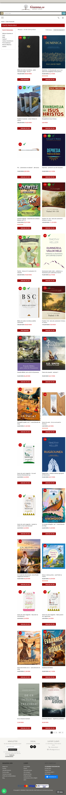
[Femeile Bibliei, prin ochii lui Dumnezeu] (28, 353)
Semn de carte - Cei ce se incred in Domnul (51, 423)
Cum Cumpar (27, 766)
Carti (3, 35)
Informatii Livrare (28, 770)
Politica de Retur (27, 776)
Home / (3, 21)
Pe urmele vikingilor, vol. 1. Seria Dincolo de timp (53, 525)
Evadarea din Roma (47, 667)
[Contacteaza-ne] (58, 17)
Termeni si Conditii (6, 774)
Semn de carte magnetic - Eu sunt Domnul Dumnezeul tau (26, 474)
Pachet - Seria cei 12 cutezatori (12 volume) (26, 271)
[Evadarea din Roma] (53, 648)
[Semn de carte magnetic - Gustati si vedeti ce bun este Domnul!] (28, 505)
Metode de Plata (27, 774)
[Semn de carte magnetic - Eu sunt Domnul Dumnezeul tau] (28, 454)
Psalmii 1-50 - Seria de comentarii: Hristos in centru (53, 321)
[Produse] (2, 18)
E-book (25, 768)
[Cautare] (63, 13)
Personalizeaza (6, 43)
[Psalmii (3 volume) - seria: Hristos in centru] (28, 101)
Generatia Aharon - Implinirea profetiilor (53, 718)
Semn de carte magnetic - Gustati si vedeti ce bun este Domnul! (27, 525)
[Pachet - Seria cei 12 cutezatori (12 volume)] (28, 251)
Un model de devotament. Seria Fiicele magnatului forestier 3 (27, 575)
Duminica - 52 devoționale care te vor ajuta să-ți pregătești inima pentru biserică (52, 70)
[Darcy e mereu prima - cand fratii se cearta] (53, 556)
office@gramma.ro (54, 749)
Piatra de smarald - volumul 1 (50, 372)
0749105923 (54, 747)
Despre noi (5, 766)
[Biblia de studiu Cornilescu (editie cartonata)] (28, 302)
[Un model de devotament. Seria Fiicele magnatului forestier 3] (28, 556)
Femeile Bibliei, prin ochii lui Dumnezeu (28, 372)
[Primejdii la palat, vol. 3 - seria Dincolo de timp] (28, 404)
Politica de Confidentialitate (9, 755)
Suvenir (4, 46)
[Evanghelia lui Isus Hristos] (53, 101)
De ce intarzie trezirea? (23, 718)
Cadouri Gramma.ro (7, 41)
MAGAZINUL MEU (7, 763)
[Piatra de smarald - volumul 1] (53, 353)
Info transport (27, 772)
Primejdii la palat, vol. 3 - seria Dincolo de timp (28, 423)
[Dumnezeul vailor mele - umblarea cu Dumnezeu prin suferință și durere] (53, 251)
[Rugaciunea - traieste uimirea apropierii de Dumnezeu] (53, 454)
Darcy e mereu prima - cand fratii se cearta (52, 575)
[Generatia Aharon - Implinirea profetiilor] (53, 700)
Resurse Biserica (6, 44)
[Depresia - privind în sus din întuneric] (53, 150)
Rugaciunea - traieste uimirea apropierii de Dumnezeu (53, 474)
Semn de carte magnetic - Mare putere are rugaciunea (52, 615)
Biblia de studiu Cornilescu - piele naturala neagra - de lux (26, 70)
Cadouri (4, 39)
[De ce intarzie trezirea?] (28, 700)
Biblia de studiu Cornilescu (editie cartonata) (26, 321)
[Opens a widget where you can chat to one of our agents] (60, 792)
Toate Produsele (10, 21)
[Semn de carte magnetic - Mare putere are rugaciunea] (53, 601)
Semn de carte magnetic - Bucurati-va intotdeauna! (27, 615)
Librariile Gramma (6, 770)
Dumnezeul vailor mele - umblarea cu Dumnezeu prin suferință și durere (52, 271)
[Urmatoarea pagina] (62, 733)
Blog (3, 778)
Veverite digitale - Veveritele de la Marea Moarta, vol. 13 (28, 219)
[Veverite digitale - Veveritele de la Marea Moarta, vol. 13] (28, 199)
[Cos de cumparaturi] (63, 17)
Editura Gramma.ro (7, 33)
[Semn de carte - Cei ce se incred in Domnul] (53, 404)
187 (60, 732)
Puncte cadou (5, 772)
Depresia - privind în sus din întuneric (52, 167)
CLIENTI (26, 763)
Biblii (3, 37)
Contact (4, 768)
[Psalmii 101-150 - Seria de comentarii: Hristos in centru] (53, 199)
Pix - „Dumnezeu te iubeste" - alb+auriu (28, 167)
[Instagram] (34, 746)
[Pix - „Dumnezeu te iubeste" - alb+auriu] (28, 150)
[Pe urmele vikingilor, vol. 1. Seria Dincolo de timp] (53, 505)
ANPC (25, 780)
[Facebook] (31, 746)
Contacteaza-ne (52, 776)
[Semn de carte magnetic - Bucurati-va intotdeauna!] (28, 601)
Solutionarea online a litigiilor (30, 778)
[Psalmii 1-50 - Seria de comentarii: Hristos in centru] (53, 302)
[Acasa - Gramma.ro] (33, 7)
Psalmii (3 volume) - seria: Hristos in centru (27, 119)
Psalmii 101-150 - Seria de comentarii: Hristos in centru (52, 219)
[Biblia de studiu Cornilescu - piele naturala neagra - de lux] (28, 52)
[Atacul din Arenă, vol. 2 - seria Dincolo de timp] (28, 648)
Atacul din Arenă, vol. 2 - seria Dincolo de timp (28, 668)
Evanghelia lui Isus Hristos (49, 119)
